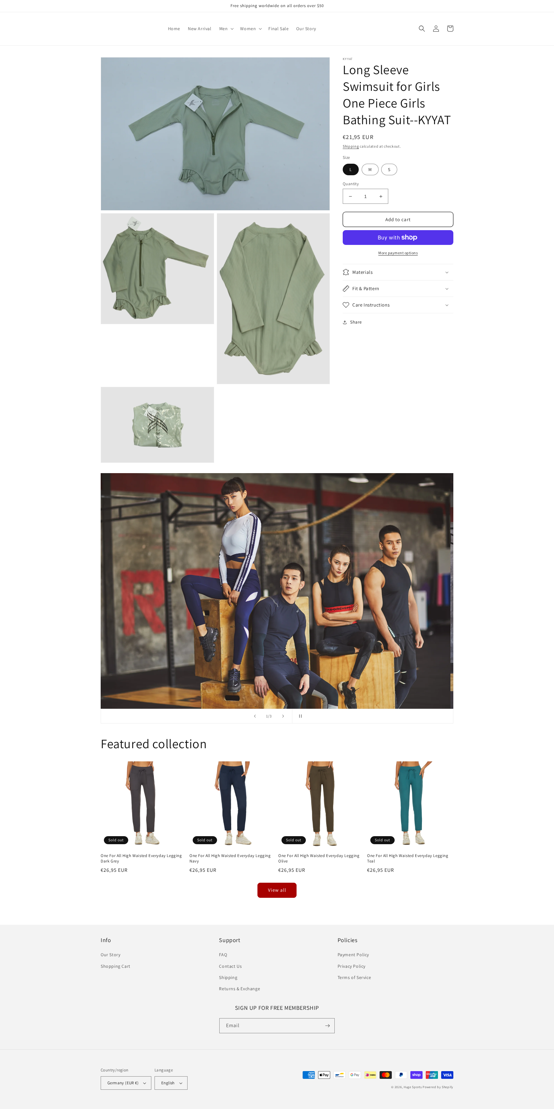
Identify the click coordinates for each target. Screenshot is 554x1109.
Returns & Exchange (239, 989)
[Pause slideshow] (299, 716)
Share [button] (356, 322)
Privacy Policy (351, 966)
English (168, 1083)
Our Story (110, 954)
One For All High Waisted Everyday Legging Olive (319, 858)
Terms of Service (354, 977)
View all (277, 890)
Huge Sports (413, 1087)
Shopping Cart (115, 966)
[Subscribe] (327, 1025)
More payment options (398, 252)
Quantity (351, 183)
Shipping (351, 146)
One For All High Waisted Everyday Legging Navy (230, 858)
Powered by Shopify (438, 1087)
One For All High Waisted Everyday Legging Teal (408, 858)
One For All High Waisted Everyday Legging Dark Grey (141, 858)
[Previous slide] (255, 716)
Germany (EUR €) (122, 1083)
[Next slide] (283, 716)
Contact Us (230, 966)
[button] (226, 28)
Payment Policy (353, 954)
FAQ (223, 954)
